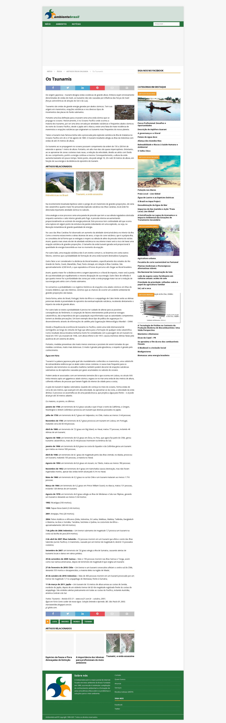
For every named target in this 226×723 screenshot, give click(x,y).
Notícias (76, 24)
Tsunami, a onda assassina (89, 194)
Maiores (65, 621)
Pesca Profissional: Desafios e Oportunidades (152, 124)
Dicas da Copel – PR (147, 337)
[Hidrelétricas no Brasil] (60, 182)
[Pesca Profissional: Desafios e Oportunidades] (159, 106)
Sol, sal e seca (144, 288)
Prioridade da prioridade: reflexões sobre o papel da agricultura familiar (158, 283)
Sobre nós (81, 675)
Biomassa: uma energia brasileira (153, 355)
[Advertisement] (113, 46)
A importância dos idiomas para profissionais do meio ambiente (90, 660)
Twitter (117, 709)
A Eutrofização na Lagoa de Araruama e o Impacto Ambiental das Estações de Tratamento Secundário (157, 217)
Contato (118, 675)
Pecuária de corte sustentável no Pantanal (158, 262)
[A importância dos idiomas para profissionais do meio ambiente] (90, 644)
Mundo (76, 621)
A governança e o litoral (149, 133)
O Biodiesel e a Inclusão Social (152, 348)
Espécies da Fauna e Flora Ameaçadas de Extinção (59, 658)
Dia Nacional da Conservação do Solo (155, 272)
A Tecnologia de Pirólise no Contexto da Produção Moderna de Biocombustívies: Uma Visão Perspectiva (159, 327)
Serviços (118, 688)
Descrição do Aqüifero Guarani (152, 129)
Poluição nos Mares (147, 190)
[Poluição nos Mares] (159, 171)
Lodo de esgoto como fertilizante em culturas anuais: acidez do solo (155, 277)
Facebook (118, 705)
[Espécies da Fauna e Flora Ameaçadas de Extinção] (60, 644)
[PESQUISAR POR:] (166, 23)
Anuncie (118, 683)
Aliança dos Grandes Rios (149, 141)
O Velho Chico (144, 151)
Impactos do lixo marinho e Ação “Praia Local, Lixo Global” (156, 210)
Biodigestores (144, 351)
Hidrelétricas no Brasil (57, 195)
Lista (54, 621)
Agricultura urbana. (147, 258)
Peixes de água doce (147, 137)
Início (48, 24)
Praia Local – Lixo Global (149, 193)
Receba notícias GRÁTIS (124, 692)
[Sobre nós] (59, 687)
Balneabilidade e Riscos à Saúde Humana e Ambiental (158, 145)
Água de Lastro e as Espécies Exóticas (156, 197)
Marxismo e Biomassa (148, 334)
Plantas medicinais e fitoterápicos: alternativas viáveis (154, 267)
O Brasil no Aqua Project (149, 201)
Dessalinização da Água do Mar (152, 205)
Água (59, 71)
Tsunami (88, 621)
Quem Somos (120, 679)
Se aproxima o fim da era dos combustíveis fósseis (158, 342)
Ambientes (61, 24)
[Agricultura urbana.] (159, 240)
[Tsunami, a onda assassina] (90, 182)
